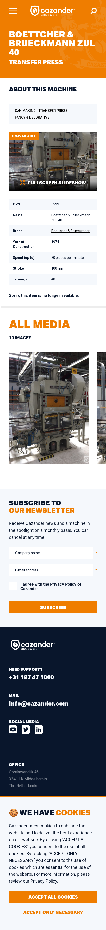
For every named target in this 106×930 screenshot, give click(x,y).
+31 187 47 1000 (31, 677)
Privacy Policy (63, 584)
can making (25, 110)
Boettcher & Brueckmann (70, 231)
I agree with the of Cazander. (50, 586)
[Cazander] (53, 11)
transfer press (53, 110)
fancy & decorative (32, 117)
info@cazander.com (38, 703)
